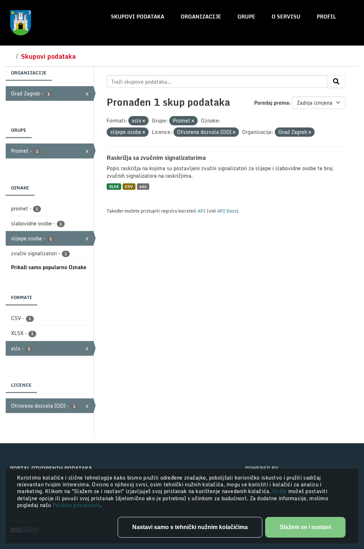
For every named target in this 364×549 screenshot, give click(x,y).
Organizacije (201, 16)
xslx (143, 186)
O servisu (286, 16)
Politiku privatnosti (76, 505)
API (202, 210)
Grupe (246, 16)
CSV (129, 186)
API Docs (226, 210)
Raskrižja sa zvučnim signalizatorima (156, 157)
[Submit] (336, 81)
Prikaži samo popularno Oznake (48, 267)
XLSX (114, 186)
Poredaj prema (271, 103)
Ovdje (280, 491)
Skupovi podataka (137, 16)
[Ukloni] (144, 121)
